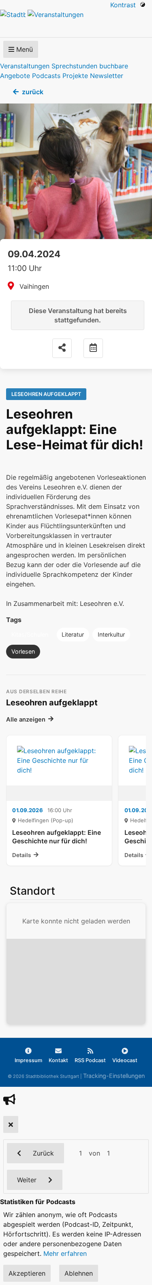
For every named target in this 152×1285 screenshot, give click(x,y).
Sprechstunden (74, 66)
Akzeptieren (27, 1273)
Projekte (75, 76)
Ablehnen (78, 1273)
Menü (23, 49)
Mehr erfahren (65, 1253)
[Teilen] (62, 348)
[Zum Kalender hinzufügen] (93, 348)
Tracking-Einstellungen (114, 1075)
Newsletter (106, 76)
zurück (32, 92)
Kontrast (125, 5)
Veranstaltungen (24, 66)
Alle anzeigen (25, 719)
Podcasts (46, 76)
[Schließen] (10, 1124)
